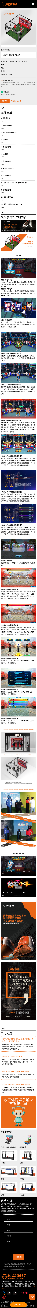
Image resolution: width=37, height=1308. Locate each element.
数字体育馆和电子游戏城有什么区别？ (18, 1074)
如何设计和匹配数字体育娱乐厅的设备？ (18, 1088)
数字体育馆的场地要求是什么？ (18, 1060)
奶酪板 (28, 1173)
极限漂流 (28, 1141)
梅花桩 (28, 1189)
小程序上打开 (18, 1305)
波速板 (9, 1157)
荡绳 (28, 1157)
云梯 (9, 1189)
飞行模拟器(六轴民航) (9, 1141)
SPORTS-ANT (9, 4)
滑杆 (9, 1173)
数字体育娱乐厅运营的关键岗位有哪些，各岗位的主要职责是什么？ (18, 1043)
